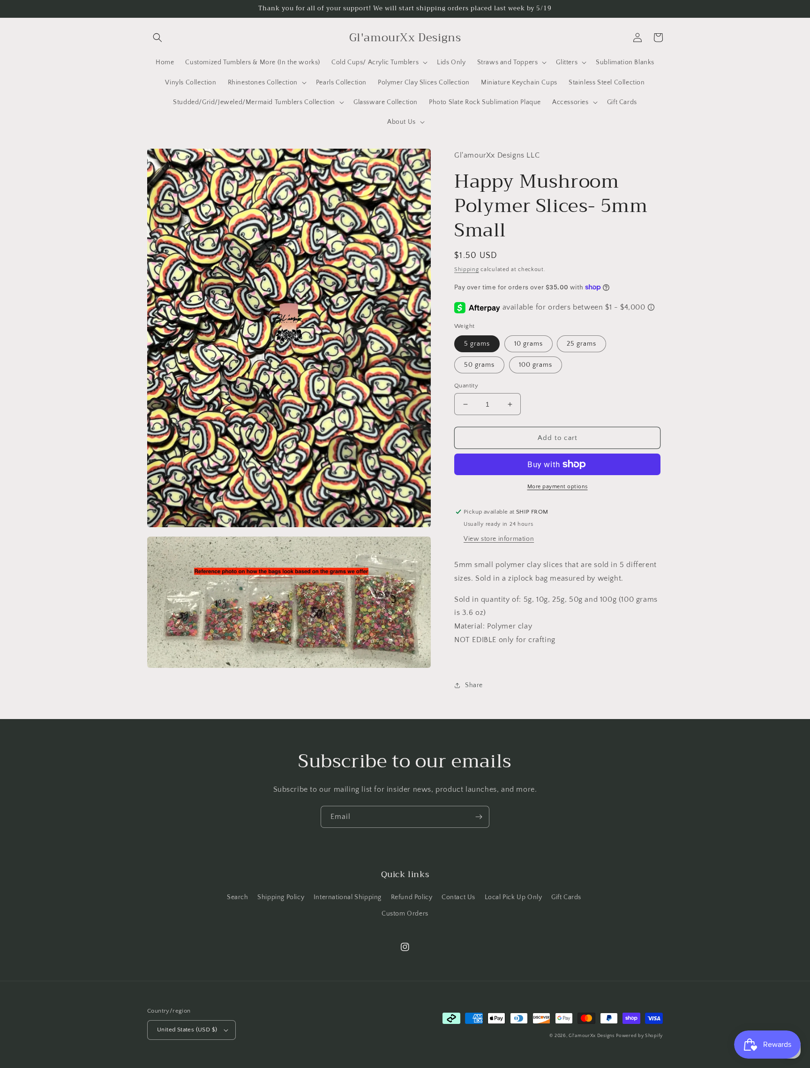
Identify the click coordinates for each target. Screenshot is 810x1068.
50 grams (479, 365)
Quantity (466, 385)
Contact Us (458, 897)
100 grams (535, 365)
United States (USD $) (187, 1029)
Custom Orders (405, 913)
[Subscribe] (478, 817)
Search (237, 897)
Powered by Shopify (639, 1035)
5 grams (477, 344)
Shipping (466, 269)
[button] (157, 37)
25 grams (581, 344)
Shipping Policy (280, 897)
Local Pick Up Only (513, 897)
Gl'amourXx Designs (592, 1035)
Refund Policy (412, 897)
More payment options (557, 487)
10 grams (528, 344)
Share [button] (474, 685)
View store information (499, 539)
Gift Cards (566, 897)
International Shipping (348, 897)
